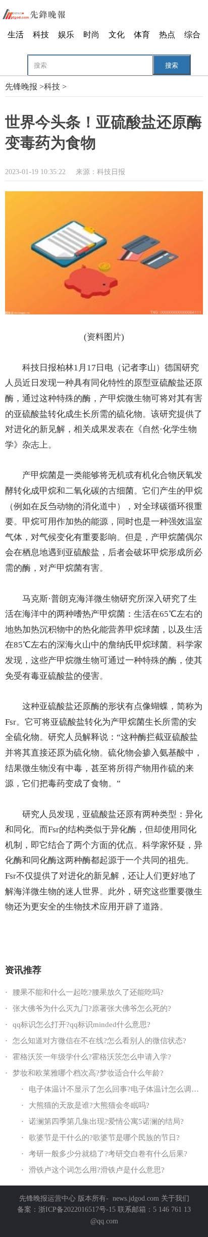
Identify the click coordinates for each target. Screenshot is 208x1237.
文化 (117, 34)
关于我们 (175, 1198)
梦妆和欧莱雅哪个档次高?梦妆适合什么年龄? (88, 1073)
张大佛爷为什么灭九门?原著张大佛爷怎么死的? (92, 1008)
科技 (41, 34)
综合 (192, 34)
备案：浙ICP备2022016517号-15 (66, 1209)
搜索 (171, 65)
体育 (142, 34)
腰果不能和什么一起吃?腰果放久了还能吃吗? (88, 992)
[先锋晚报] (40, 14)
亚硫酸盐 (43, 934)
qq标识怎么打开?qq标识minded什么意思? (81, 1024)
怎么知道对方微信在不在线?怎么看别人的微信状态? (99, 1041)
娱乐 (66, 34)
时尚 (91, 34)
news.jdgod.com (136, 1198)
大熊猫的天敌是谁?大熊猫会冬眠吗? (89, 1105)
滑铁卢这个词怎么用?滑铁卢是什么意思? (97, 1170)
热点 (167, 34)
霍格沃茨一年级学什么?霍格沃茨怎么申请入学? (92, 1057)
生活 (16, 34)
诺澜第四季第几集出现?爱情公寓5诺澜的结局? (106, 1121)
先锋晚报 (21, 86)
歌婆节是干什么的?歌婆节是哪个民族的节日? (104, 1138)
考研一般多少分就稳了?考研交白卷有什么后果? (108, 1154)
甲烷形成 (69, 934)
